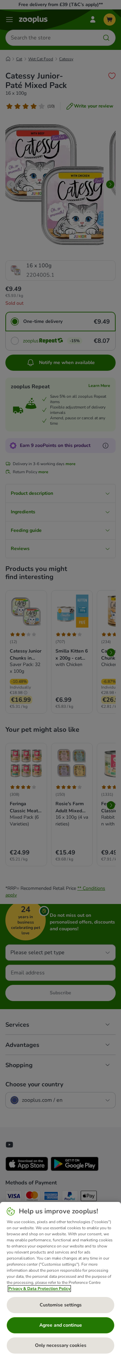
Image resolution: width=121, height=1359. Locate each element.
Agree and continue (60, 1325)
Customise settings (61, 1305)
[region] (60, 1280)
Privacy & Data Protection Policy (39, 1288)
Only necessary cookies (60, 1345)
